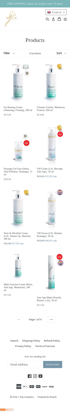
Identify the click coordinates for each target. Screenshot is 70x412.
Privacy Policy (23, 346)
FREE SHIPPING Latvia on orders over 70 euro (35, 3)
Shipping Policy (31, 340)
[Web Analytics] (7, 410)
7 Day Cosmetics (26, 397)
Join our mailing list (35, 356)
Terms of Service (45, 346)
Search (14, 340)
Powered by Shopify (47, 397)
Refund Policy (52, 340)
